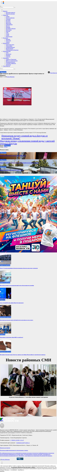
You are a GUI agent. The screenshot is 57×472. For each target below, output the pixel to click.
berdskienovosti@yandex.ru (23, 442)
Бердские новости (10, 12)
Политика (5, 38)
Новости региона (10, 13)
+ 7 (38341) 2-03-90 (14, 440)
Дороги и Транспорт (11, 59)
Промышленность (10, 62)
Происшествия (6, 51)
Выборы (8, 39)
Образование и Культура (12, 50)
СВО (7, 32)
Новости (5, 11)
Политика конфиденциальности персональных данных (14, 450)
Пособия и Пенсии (11, 28)
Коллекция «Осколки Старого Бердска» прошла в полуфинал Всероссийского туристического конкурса (22, 354)
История (8, 20)
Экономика (6, 58)
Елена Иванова (10, 76)
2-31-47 (22, 440)
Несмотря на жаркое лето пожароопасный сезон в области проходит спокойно (17, 285)
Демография (9, 46)
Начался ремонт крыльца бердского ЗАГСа (11, 170)
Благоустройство (10, 17)
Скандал (8, 56)
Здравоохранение (10, 47)
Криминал (8, 54)
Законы (8, 42)
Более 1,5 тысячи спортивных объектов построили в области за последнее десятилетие (19, 268)
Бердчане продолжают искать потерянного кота (13, 155)
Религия (8, 31)
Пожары (8, 55)
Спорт (7, 35)
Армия (7, 16)
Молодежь (8, 23)
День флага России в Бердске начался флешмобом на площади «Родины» (19, 162)
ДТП (7, 52)
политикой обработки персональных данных (23, 467)
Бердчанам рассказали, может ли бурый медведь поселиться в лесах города (16, 320)
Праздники (9, 30)
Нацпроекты (6, 43)
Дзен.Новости (6, 66)
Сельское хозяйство (11, 63)
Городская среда (10, 44)
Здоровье (8, 19)
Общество (5, 15)
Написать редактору (5, 447)
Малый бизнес (9, 48)
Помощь (8, 27)
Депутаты (8, 40)
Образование (9, 24)
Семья (7, 34)
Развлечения (9, 36)
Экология (8, 64)
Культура (8, 21)
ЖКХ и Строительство (12, 60)
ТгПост (5, 147)
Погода (8, 25)
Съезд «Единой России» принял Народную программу (12, 302)
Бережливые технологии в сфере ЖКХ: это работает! (11, 337)
